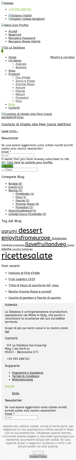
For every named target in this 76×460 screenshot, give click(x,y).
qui (7, 331)
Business (21, 67)
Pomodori (22, 97)
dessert (30, 230)
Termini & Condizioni (25, 376)
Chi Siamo (14, 60)
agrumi (9, 231)
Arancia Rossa (25, 84)
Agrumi (20, 87)
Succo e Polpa (25, 80)
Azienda (21, 64)
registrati (7, 166)
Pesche (20, 91)
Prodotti (14, 74)
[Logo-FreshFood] (7, 3)
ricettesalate (26, 256)
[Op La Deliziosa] (13, 47)
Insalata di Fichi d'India (24, 273)
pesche (6, 249)
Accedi (12, 31)
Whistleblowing (22, 379)
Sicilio (15, 393)
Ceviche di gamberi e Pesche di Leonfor (34, 297)
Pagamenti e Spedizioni (27, 372)
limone (71, 245)
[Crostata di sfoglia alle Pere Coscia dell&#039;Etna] (38, 117)
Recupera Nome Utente (24, 41)
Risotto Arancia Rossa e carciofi (29, 291)
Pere (19, 101)
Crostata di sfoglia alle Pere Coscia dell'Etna (36, 124)
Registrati (14, 34)
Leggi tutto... (9, 131)
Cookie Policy (38, 456)
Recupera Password (21, 38)
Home (12, 57)
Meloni (20, 94)
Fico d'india (23, 77)
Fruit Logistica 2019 (21, 279)
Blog (11, 104)
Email (6, 152)
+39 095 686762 (19, 9)
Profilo (23, 25)
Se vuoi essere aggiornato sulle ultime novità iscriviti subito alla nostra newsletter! (37, 147)
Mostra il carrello (62, 57)
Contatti (14, 107)
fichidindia (59, 238)
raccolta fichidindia (22, 249)
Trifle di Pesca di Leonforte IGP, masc (33, 285)
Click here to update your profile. (30, 162)
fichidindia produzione (13, 245)
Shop (11, 70)
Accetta (38, 452)
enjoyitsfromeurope (26, 238)
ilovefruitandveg (46, 244)
